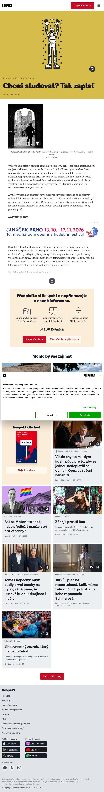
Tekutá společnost (22, 575)
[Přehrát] (91, 443)
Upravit (50, 415)
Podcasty (61, 451)
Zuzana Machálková (63, 480)
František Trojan (10, 536)
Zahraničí (7, 78)
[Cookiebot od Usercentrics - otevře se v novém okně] (83, 375)
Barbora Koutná (61, 535)
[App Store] (11, 743)
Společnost (8, 516)
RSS (4, 719)
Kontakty (6, 700)
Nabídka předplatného (12, 710)
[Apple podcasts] (36, 743)
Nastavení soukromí (11, 733)
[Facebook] (5, 770)
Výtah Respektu (72, 451)
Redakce (6, 696)
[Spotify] (36, 755)
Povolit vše (85, 415)
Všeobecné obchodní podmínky (16, 724)
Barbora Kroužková (11, 604)
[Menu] (99, 6)
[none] (38, 143)
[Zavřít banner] (100, 375)
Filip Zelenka (9, 664)
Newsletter (62, 575)
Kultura (58, 516)
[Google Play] (11, 749)
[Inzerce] (52, 232)
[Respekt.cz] (7, 5)
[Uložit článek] (92, 69)
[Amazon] (11, 755)
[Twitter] (12, 770)
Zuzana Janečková (12, 94)
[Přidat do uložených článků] (97, 443)
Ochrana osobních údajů (13, 728)
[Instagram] (19, 770)
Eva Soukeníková (76, 603)
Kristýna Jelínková (62, 603)
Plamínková (71, 575)
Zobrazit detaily (89, 407)
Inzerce (5, 714)
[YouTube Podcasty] (36, 749)
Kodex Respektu (9, 705)
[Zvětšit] (25, 126)
